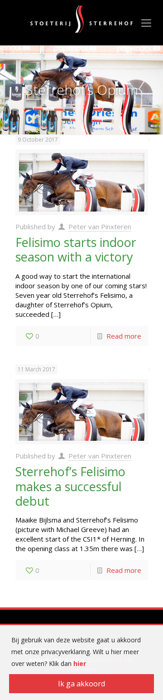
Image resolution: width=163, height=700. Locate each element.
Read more (123, 335)
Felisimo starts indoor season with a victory (75, 249)
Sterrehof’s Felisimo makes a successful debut (70, 486)
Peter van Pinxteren (99, 226)
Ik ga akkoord (81, 684)
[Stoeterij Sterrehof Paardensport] (81, 18)
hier (79, 663)
